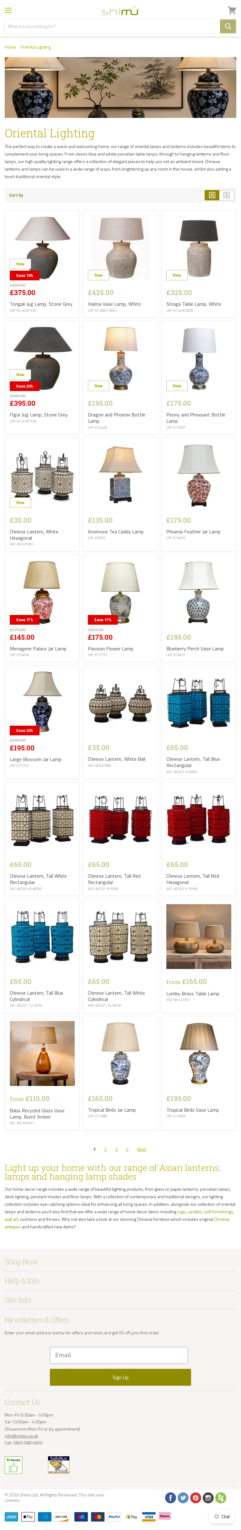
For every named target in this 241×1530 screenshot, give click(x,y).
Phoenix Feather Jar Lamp (193, 531)
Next (142, 1149)
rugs (181, 1211)
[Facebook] (170, 1497)
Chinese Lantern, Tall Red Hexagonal (192, 879)
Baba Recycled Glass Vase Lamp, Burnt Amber (37, 1113)
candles (194, 1211)
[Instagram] (207, 1497)
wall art (11, 1219)
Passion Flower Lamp (110, 648)
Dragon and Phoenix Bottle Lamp (116, 418)
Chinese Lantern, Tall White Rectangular (38, 879)
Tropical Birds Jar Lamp (112, 1110)
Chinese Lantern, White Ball (116, 759)
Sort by (16, 195)
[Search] (228, 26)
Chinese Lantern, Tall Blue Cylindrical (36, 996)
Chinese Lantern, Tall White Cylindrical (116, 996)
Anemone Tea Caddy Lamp (116, 531)
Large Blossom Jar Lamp (36, 759)
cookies (12, 1500)
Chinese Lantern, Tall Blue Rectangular (193, 762)
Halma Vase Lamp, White (114, 304)
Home (10, 47)
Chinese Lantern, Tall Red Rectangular (114, 879)
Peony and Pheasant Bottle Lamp (195, 418)
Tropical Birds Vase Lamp (192, 1110)
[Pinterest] (195, 1497)
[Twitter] (182, 1497)
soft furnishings (218, 1211)
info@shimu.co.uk (21, 1435)
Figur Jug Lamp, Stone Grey (39, 414)
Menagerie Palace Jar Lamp (38, 648)
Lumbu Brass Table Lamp (192, 993)
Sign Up (121, 1377)
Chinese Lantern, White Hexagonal (34, 535)
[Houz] (220, 1497)
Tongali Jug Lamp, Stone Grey (41, 304)
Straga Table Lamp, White (193, 304)
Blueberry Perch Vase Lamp (195, 648)
